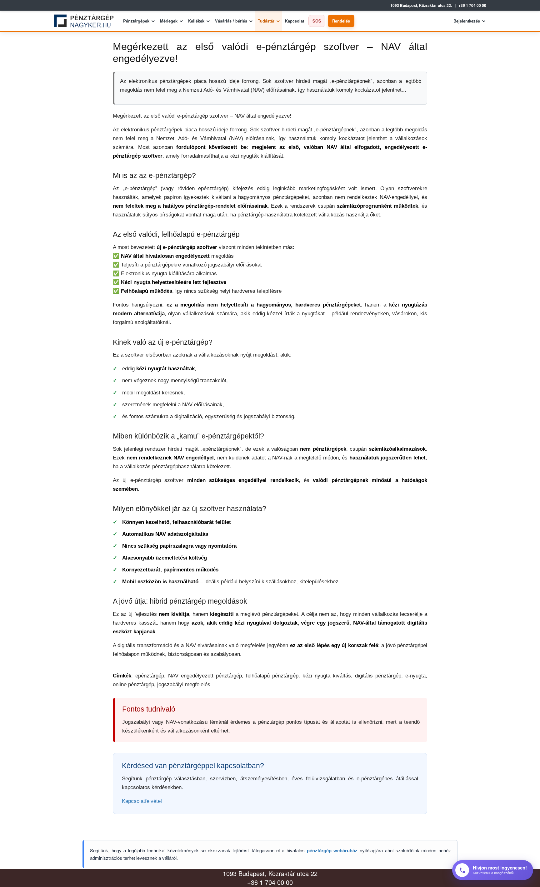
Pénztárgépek (136, 21)
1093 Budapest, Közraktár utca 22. (421, 5)
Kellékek (196, 21)
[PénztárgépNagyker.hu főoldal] (86, 21)
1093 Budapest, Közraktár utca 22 (270, 873)
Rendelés (341, 21)
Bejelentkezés (466, 21)
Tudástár (266, 21)
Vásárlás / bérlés (231, 21)
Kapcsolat (294, 21)
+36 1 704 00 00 (472, 5)
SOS (316, 21)
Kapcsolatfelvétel (142, 801)
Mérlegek (169, 21)
